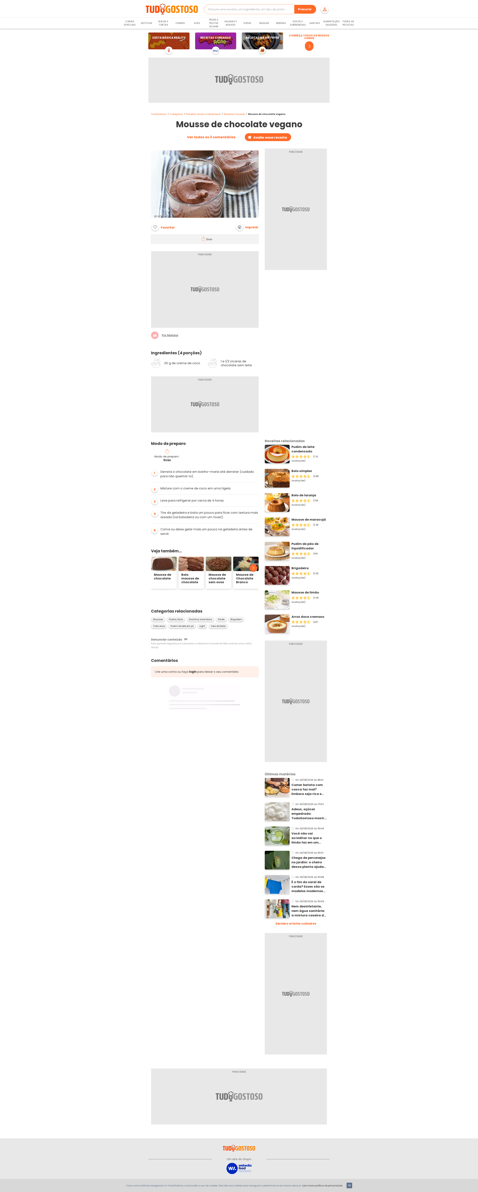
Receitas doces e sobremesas (203, 114)
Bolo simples (301, 471)
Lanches (314, 23)
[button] (247, 227)
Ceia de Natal (218, 626)
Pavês (221, 619)
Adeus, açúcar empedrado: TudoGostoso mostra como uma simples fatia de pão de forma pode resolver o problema (309, 814)
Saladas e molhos (230, 23)
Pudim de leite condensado (302, 449)
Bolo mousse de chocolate (190, 578)
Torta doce (159, 626)
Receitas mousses (234, 114)
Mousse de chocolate (162, 576)
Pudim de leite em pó (182, 626)
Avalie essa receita (270, 137)
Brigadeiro (236, 619)
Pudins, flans (176, 619)
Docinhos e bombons (200, 619)
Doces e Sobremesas (298, 23)
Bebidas (281, 23)
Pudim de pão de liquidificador (305, 546)
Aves (197, 23)
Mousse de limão (305, 592)
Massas (264, 23)
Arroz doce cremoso (307, 617)
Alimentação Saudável (331, 23)
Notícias (146, 23)
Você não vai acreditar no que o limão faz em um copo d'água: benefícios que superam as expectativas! (306, 838)
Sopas (247, 23)
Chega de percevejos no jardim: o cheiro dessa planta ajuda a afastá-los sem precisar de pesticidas (309, 862)
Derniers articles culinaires (296, 924)
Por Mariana (170, 335)
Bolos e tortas (163, 23)
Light (202, 626)
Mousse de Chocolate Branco (244, 578)
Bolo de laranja (303, 495)
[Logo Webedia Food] (239, 1168)
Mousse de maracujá (308, 519)
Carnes (180, 23)
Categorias (176, 114)
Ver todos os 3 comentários (211, 137)
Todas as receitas (348, 23)
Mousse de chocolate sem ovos (217, 578)
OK (349, 1185)
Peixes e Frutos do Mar (213, 23)
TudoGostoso (159, 114)
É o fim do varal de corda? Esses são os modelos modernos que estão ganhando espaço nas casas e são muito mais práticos (308, 886)
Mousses (158, 619)
